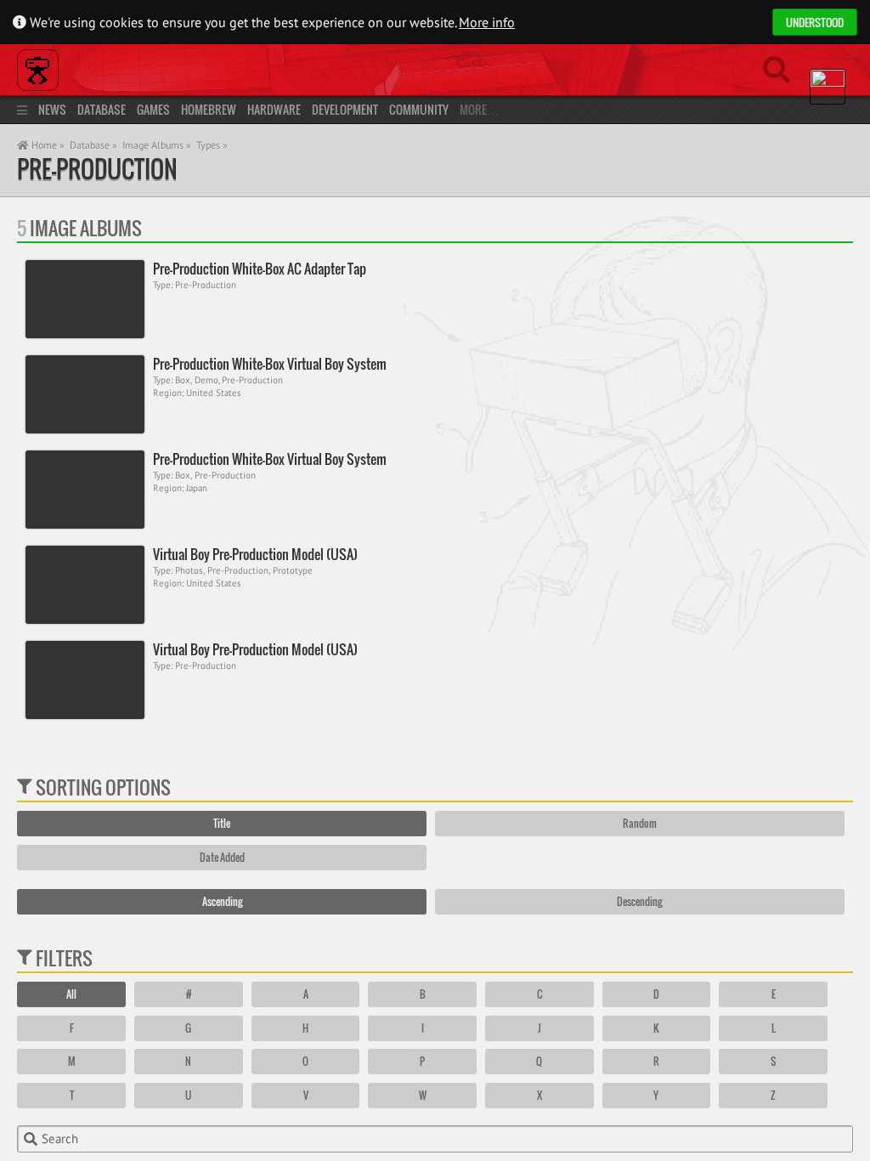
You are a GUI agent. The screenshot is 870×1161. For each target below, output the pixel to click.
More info (487, 22)
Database (101, 109)
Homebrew (208, 109)
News (52, 109)
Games (153, 109)
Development (345, 109)
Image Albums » (156, 145)
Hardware (274, 109)
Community (419, 109)
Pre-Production (97, 168)
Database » (93, 145)
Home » (47, 145)
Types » (212, 145)
